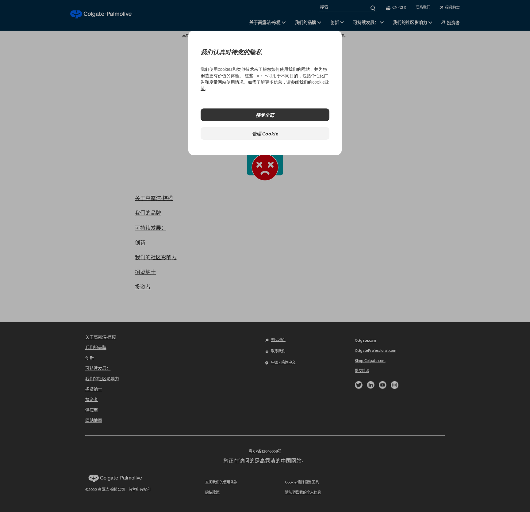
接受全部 (265, 115)
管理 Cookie (265, 133)
